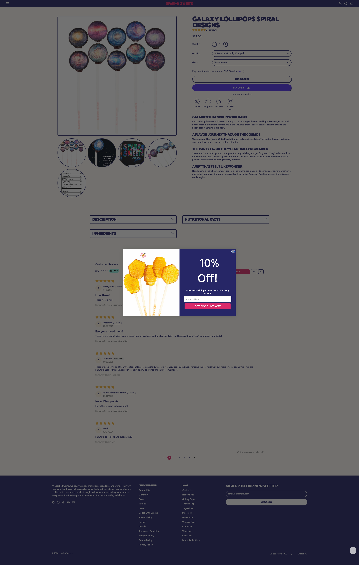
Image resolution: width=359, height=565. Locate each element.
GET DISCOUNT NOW (208, 306)
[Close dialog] (233, 251)
